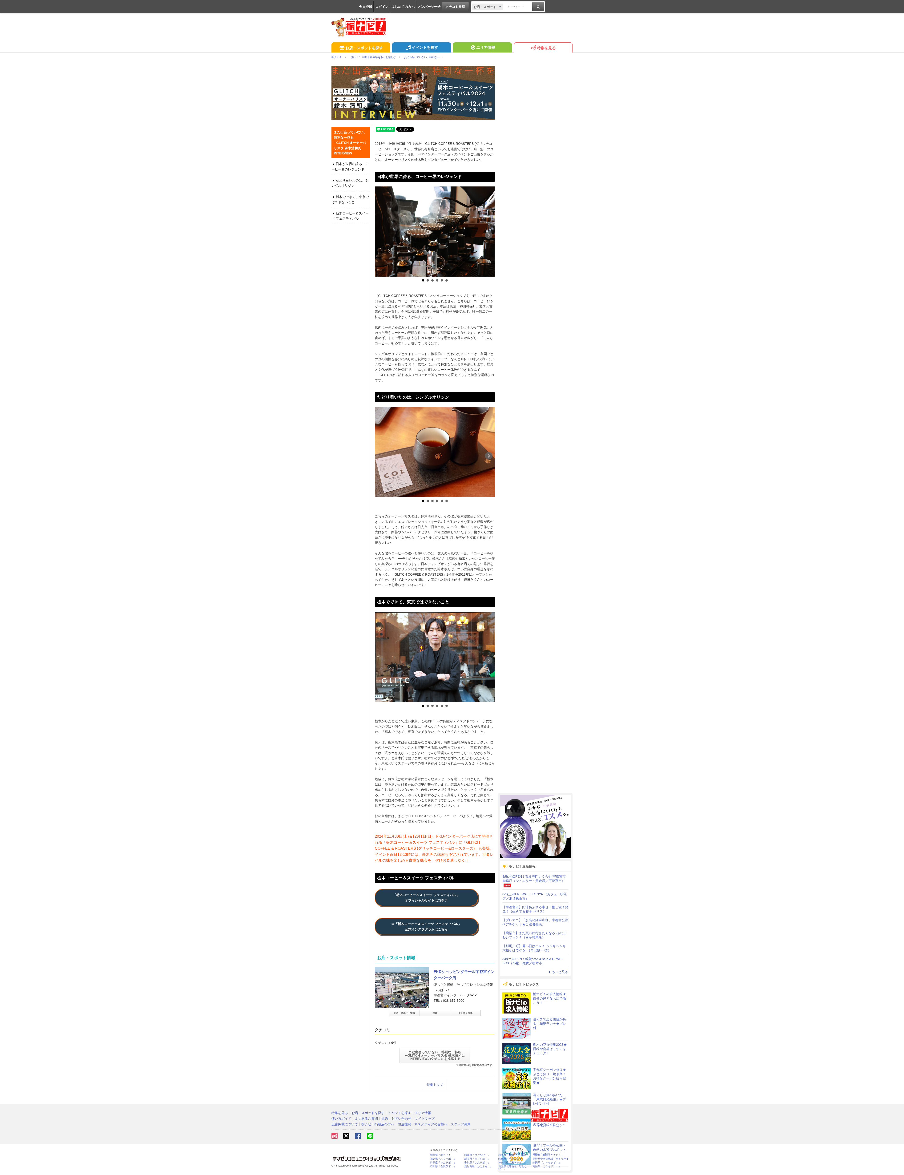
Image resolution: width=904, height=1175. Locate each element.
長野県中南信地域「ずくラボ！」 (552, 1159)
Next (488, 235)
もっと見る (560, 972)
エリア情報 (485, 47)
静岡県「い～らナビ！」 (547, 1162)
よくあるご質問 (366, 1118)
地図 (435, 1013)
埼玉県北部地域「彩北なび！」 (512, 1167)
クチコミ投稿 (455, 6)
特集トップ (435, 1084)
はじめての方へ (403, 6)
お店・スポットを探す (364, 48)
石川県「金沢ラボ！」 (443, 1166)
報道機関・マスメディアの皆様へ (422, 1124)
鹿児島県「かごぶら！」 (478, 1166)
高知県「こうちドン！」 (547, 1166)
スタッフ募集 (461, 1124)
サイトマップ (425, 1118)
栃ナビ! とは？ (551, 1125)
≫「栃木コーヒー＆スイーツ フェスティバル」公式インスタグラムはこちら (426, 926)
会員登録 (365, 6)
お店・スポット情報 (404, 1013)
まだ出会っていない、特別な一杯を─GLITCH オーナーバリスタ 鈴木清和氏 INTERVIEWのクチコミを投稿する (435, 1055)
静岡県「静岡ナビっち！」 (513, 1155)
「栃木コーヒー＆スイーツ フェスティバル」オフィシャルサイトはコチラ (426, 897)
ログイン (381, 6)
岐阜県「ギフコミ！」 (511, 1159)
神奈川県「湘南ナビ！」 (512, 1162)
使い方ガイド (341, 1118)
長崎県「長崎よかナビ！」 (548, 1155)
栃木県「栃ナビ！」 (441, 1155)
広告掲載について (344, 1124)
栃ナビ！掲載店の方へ (377, 1124)
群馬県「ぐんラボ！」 (443, 1162)
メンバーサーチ (429, 6)
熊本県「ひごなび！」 (477, 1155)
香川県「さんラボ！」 (477, 1162)
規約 (384, 1118)
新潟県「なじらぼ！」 (477, 1159)
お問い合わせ (401, 1118)
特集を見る (546, 48)
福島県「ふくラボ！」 (443, 1159)
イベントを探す (425, 47)
